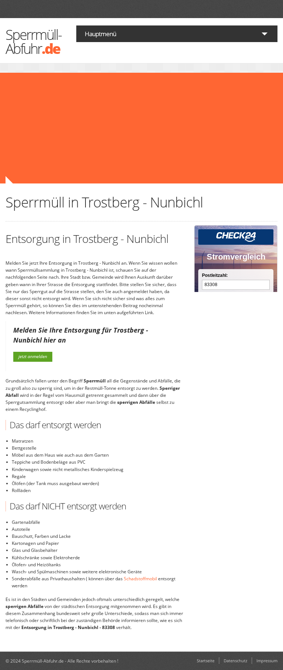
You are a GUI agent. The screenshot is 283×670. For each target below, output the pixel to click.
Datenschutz (235, 660)
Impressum (266, 660)
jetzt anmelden (32, 356)
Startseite (205, 660)
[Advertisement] (106, 128)
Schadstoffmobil (140, 578)
